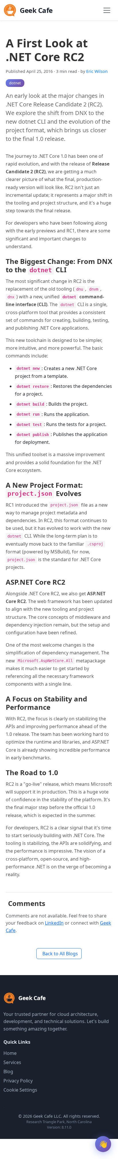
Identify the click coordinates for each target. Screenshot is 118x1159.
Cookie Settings (20, 1090)
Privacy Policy (18, 1081)
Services (12, 1062)
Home (10, 1053)
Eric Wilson (97, 71)
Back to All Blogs (60, 953)
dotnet (15, 82)
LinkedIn (54, 923)
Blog (8, 1071)
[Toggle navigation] (107, 10)
